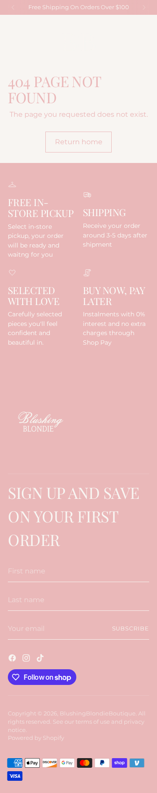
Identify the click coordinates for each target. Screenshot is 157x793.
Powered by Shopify (36, 738)
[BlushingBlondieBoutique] (78, 42)
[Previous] (13, 7)
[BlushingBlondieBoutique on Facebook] (13, 659)
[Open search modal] (126, 42)
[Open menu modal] (12, 42)
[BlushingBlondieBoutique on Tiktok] (41, 659)
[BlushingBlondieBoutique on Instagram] (27, 659)
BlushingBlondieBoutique (98, 713)
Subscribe (130, 628)
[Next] (144, 7)
